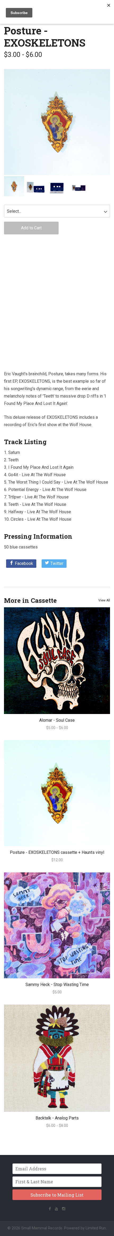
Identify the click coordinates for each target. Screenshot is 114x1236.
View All (104, 600)
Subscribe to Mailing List (57, 1195)
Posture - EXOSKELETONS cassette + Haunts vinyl (57, 852)
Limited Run (96, 1228)
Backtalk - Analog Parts (57, 1118)
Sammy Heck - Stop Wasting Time (57, 984)
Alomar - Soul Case (57, 720)
